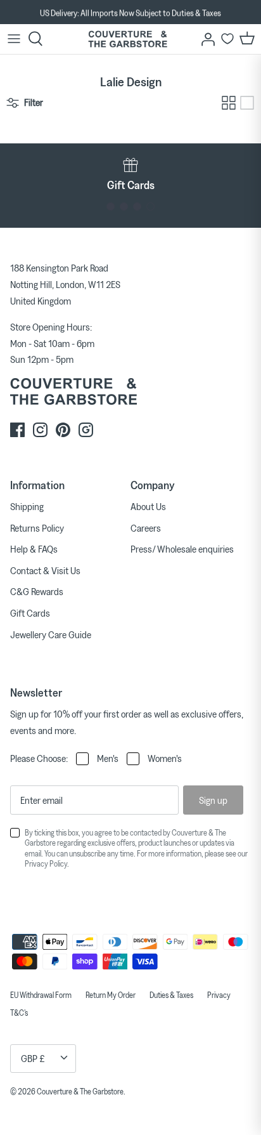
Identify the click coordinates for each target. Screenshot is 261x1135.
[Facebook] (17, 430)
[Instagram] (40, 430)
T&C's (19, 1012)
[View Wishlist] (227, 38)
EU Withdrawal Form (41, 994)
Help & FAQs (34, 548)
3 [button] (137, 206)
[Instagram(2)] (86, 430)
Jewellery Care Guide (50, 634)
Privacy (219, 994)
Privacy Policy (46, 863)
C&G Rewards (36, 591)
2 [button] (124, 206)
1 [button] (110, 206)
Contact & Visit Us (45, 570)
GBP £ (33, 1058)
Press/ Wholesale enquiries (182, 548)
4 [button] (150, 206)
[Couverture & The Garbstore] (127, 39)
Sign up (213, 800)
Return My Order (111, 994)
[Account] (205, 39)
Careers (145, 528)
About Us (148, 506)
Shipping (27, 506)
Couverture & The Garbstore (80, 1091)
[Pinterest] (63, 430)
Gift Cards (30, 613)
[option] (130, 13)
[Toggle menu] (14, 39)
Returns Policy (37, 528)
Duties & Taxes (171, 994)
